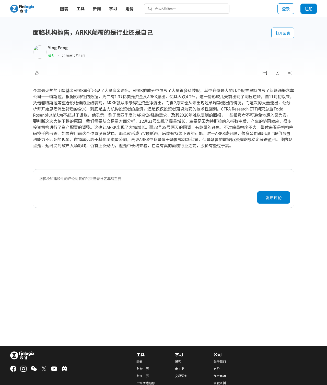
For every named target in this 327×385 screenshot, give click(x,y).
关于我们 (220, 361)
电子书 (179, 369)
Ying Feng (58, 47)
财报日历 (142, 376)
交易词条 (181, 376)
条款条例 (220, 383)
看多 (51, 55)
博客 (178, 361)
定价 (129, 9)
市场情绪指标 (145, 383)
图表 (64, 9)
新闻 (97, 9)
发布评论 (273, 197)
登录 (286, 9)
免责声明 (220, 376)
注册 (309, 9)
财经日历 (142, 369)
